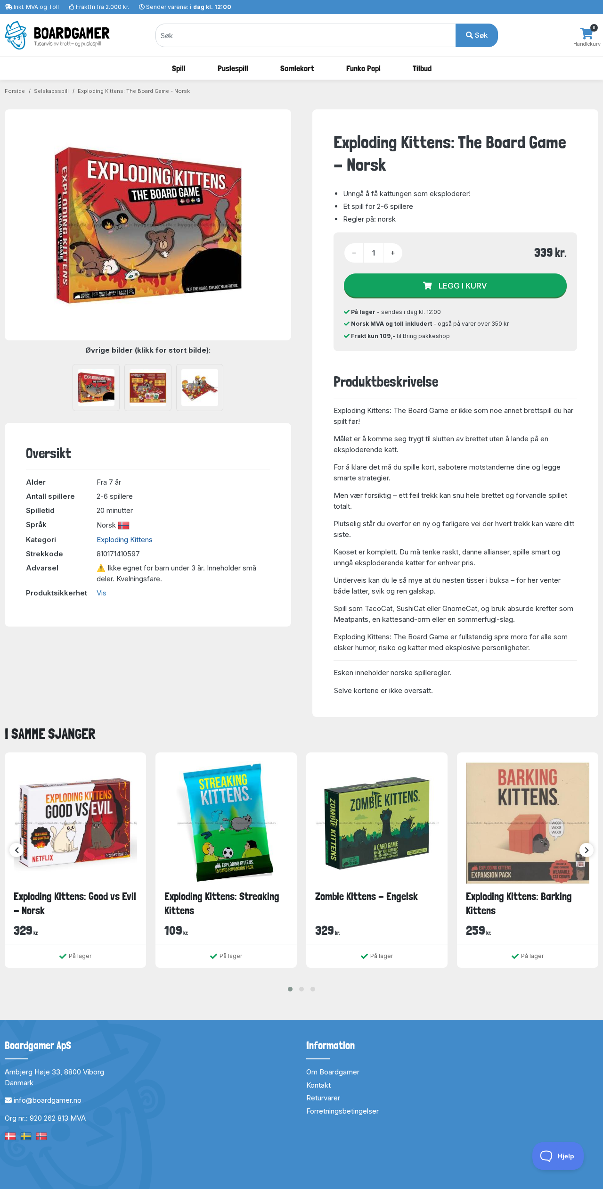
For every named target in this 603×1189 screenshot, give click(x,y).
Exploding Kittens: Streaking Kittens (221, 903)
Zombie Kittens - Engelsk (366, 896)
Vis (101, 592)
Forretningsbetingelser (342, 1110)
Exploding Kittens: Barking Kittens (519, 903)
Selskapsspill (51, 91)
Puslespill (233, 68)
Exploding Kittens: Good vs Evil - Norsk (75, 903)
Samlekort (297, 68)
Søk (480, 35)
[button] (290, 989)
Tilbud (422, 68)
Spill (179, 68)
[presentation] (16, 850)
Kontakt (318, 1085)
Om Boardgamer (332, 1071)
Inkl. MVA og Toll (36, 6)
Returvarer (323, 1097)
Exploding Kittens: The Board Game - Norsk (134, 91)
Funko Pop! (363, 68)
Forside (15, 91)
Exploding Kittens (125, 539)
